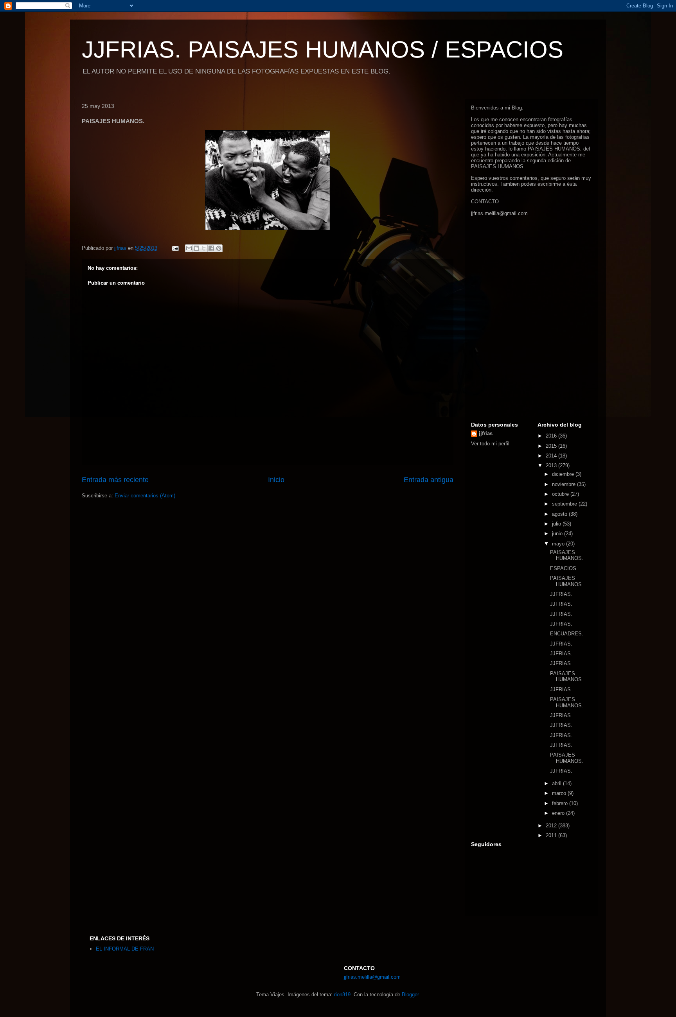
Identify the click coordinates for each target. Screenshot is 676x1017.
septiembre (565, 504)
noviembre (564, 484)
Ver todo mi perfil (490, 444)
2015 (552, 446)
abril (557, 783)
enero (559, 813)
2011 (552, 835)
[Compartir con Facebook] (211, 248)
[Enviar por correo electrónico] (189, 248)
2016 (552, 436)
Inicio (276, 480)
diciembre (563, 474)
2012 (552, 826)
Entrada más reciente (115, 480)
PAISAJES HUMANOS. (566, 555)
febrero (560, 803)
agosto (560, 514)
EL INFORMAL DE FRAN (125, 949)
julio (557, 524)
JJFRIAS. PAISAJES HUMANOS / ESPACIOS (322, 49)
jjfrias (486, 433)
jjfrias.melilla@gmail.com (499, 213)
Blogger (410, 994)
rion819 (342, 994)
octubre (561, 494)
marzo (560, 793)
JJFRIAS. (561, 594)
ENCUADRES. (566, 634)
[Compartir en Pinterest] (219, 248)
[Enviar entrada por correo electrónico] (174, 248)
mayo (559, 544)
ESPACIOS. (564, 568)
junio (558, 533)
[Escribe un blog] (196, 248)
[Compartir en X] (204, 248)
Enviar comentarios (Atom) (145, 496)
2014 (552, 456)
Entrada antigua (428, 480)
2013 (552, 465)
